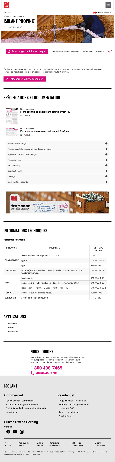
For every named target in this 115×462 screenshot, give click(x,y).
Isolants (7, 12)
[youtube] (15, 432)
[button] (57, 143)
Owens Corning (6, 5)
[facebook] (8, 431)
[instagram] (21, 431)
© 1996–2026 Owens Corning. (16, 452)
